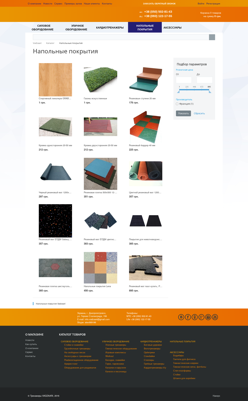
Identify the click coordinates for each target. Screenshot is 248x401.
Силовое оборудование (74, 341)
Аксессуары (177, 352)
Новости (47, 3)
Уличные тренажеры (115, 344)
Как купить (31, 344)
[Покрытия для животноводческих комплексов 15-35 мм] (145, 220)
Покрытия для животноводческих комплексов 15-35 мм (157, 239)
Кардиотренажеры (151, 341)
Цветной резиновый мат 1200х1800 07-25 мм (152, 192)
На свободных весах (74, 352)
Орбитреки (149, 352)
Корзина (205, 12)
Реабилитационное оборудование (81, 360)
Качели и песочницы (115, 371)
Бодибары (178, 355)
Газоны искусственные (95, 98)
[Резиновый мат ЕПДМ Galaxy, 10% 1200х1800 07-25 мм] (55, 220)
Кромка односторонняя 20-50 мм (55, 145)
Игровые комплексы (115, 352)
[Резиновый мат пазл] (145, 267)
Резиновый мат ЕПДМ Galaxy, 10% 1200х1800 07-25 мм (67, 239)
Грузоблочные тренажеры (77, 348)
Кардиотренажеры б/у (155, 367)
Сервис (58, 3)
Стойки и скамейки (73, 344)
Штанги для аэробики (184, 378)
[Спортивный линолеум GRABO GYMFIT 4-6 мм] (55, 79)
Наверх (216, 395)
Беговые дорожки (153, 344)
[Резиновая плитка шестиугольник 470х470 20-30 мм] (55, 267)
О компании (34, 3)
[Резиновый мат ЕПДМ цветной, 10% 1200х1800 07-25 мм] (100, 220)
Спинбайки (149, 356)
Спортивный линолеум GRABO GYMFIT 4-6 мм (63, 98)
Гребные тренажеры (154, 363)
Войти (201, 3)
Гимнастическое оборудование (121, 348)
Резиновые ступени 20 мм (142, 98)
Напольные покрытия (182, 341)
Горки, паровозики (114, 363)
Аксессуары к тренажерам (77, 356)
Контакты (107, 3)
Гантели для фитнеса (184, 359)
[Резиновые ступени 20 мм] (145, 79)
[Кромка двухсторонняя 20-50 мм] (100, 126)
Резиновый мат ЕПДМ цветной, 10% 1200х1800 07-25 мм (113, 239)
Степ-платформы (182, 370)
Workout (109, 356)
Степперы (149, 360)
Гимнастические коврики (185, 363)
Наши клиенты (92, 3)
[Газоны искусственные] (100, 79)
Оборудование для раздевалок (80, 367)
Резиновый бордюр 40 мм (142, 145)
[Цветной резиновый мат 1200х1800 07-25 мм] (145, 173)
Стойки (176, 374)
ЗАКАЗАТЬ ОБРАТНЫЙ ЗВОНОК (159, 3)
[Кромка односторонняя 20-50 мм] (55, 126)
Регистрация (213, 3)
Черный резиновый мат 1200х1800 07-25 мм (61, 192)
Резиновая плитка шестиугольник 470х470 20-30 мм (65, 286)
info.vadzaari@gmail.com (97, 319)
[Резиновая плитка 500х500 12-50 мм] (100, 173)
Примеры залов (73, 3)
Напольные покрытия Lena (97, 286)
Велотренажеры (152, 348)
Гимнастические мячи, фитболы (189, 366)
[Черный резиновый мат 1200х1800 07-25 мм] (55, 173)
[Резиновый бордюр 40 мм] (145, 126)
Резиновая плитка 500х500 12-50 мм (102, 192)
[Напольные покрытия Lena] (100, 267)
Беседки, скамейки (115, 360)
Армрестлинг (71, 363)
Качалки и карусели (115, 367)
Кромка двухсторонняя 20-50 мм (100, 145)
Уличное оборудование (115, 341)
